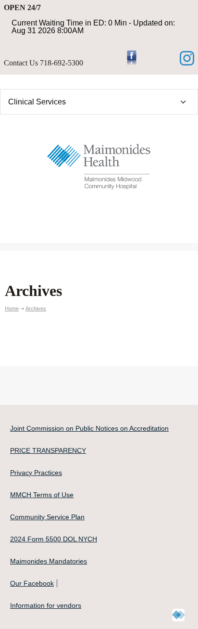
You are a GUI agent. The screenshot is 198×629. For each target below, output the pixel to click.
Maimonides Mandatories (48, 561)
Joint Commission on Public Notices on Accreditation (89, 428)
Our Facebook (32, 583)
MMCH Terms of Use (42, 495)
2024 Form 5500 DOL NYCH (53, 539)
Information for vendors (45, 605)
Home (12, 308)
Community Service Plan (47, 517)
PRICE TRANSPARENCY (48, 450)
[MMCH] (99, 164)
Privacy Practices (36, 472)
